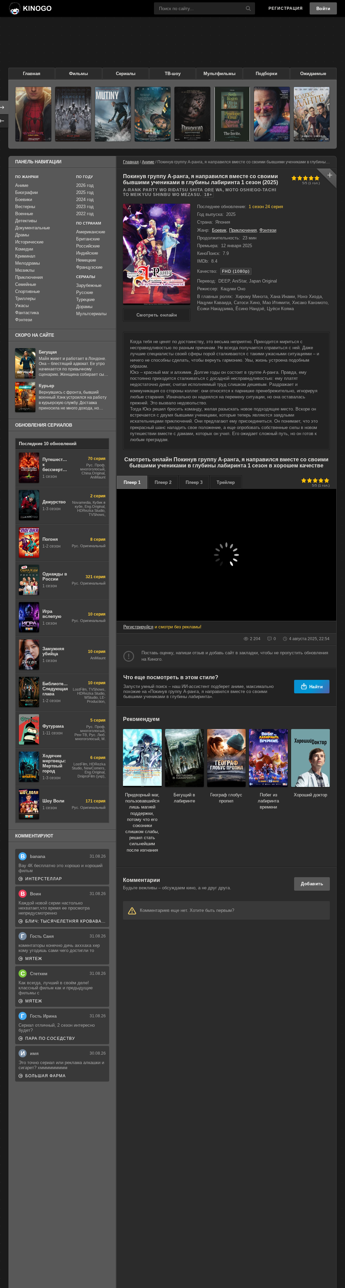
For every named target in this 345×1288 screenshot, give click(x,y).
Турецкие (85, 299)
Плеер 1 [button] (132, 482)
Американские (90, 231)
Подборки (266, 73)
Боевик (219, 230)
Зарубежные (88, 285)
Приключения (243, 230)
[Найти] (248, 8)
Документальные (32, 227)
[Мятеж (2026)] (113, 114)
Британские (88, 238)
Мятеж (33, 958)
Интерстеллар (43, 879)
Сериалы (125, 73)
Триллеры (25, 298)
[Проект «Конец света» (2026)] (152, 114)
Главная (31, 73)
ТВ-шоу (173, 73)
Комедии (24, 249)
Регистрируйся (138, 626)
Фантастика (27, 312)
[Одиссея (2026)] (73, 114)
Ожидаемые (313, 73)
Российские (88, 246)
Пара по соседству (50, 1038)
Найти (316, 686)
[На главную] (30, 8)
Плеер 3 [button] (194, 482)
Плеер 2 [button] (163, 482)
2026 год (85, 185)
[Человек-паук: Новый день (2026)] (33, 114)
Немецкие (86, 260)
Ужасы (22, 305)
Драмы (22, 234)
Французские (89, 267)
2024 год (85, 199)
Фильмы (78, 73)
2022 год (85, 213)
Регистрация (286, 8)
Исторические (29, 241)
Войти (323, 8)
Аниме (148, 162)
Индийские (87, 253)
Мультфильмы (219, 73)
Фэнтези (267, 230)
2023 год (85, 206)
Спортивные (27, 291)
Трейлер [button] (226, 482)
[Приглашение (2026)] (232, 114)
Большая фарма (45, 1076)
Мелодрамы (27, 263)
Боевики (23, 199)
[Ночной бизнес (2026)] (272, 114)
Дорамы (84, 306)
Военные (24, 213)
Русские (84, 292)
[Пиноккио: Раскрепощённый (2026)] (192, 114)
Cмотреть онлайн (156, 315)
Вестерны (25, 206)
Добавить (312, 883)
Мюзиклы (24, 270)
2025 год (85, 192)
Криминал (25, 256)
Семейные (25, 284)
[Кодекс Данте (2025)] (311, 114)
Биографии (26, 192)
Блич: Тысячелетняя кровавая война (65, 921)
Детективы (26, 220)
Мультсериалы (91, 313)
